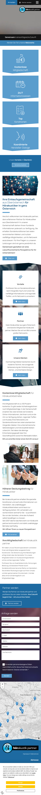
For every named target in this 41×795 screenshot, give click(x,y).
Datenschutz (35, 754)
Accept (20, 782)
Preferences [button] (11, 777)
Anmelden (11, 2)
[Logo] (21, 9)
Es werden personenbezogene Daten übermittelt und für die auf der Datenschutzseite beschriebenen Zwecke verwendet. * (20, 667)
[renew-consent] (2, 793)
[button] (37, 2)
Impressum (26, 754)
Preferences (20, 790)
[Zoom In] (2, 684)
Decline (20, 786)
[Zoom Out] (2, 687)
